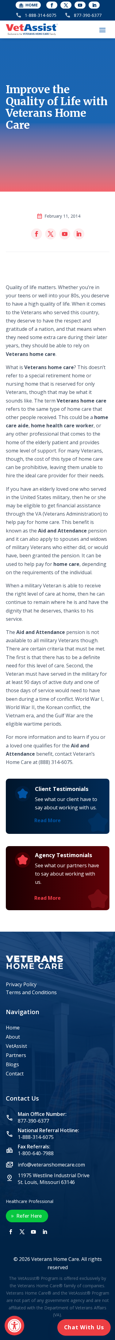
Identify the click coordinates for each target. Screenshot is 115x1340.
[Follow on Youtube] (80, 5)
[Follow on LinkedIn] (94, 5)
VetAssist (16, 1046)
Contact (15, 1074)
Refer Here (29, 1215)
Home (13, 1028)
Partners (16, 1056)
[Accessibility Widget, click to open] (14, 1325)
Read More (47, 820)
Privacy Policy (21, 984)
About (13, 1037)
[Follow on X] (65, 5)
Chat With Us (84, 1327)
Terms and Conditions (31, 992)
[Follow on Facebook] (51, 5)
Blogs (12, 1065)
